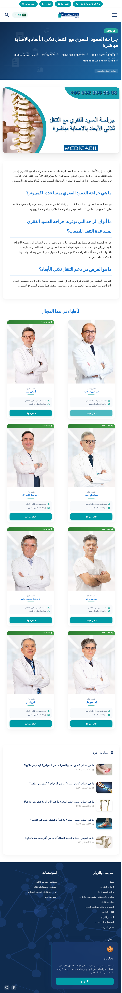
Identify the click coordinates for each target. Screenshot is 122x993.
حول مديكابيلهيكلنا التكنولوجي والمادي (96, 897)
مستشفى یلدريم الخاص (46, 881)
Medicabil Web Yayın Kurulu (99, 60)
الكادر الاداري (108, 912)
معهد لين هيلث (50, 897)
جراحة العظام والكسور (106, 71)
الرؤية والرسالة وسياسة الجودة (99, 907)
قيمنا (112, 881)
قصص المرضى (107, 927)
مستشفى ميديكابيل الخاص (45, 887)
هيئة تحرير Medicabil (24, 55)
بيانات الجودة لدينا (106, 892)
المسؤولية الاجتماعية (104, 922)
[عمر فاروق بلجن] (91, 351)
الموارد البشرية (107, 887)
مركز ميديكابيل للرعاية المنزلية (42, 892)
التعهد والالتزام (107, 917)
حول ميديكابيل (107, 902)
